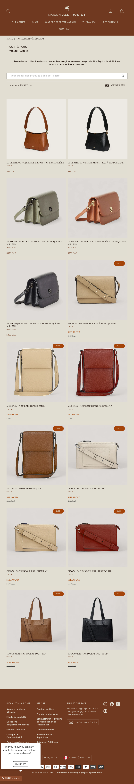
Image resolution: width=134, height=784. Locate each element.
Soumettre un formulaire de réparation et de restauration (49, 721)
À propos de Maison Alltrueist (16, 711)
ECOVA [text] (9, 166)
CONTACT (65, 29)
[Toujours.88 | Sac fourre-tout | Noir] (97, 620)
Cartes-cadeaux (45, 729)
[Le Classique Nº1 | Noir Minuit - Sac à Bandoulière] (97, 129)
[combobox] (20, 85)
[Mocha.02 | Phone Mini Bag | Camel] (36, 372)
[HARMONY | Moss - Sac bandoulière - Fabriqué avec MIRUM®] (36, 208)
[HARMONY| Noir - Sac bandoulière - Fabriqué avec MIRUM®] (36, 290)
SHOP (35, 22)
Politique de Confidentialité (14, 736)
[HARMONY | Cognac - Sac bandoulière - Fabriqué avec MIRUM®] (97, 208)
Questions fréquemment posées (18, 723)
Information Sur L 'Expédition (45, 736)
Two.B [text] (70, 326)
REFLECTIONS (110, 22)
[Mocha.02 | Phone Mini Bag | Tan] (36, 455)
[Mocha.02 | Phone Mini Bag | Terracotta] (97, 372)
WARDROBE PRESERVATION (60, 22)
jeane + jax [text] (11, 247)
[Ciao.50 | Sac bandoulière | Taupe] (97, 455)
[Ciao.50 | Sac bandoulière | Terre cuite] (97, 537)
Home (10, 39)
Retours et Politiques (47, 742)
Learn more (20, 764)
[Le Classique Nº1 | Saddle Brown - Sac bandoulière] (36, 129)
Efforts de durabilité (16, 717)
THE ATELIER (18, 22)
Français (48, 757)
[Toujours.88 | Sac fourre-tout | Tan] (36, 620)
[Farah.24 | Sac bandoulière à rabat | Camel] (97, 290)
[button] (24, 778)
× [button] (39, 741)
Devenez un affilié (16, 729)
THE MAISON (89, 22)
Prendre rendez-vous (47, 714)
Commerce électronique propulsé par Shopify (79, 772)
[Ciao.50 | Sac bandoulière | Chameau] (36, 537)
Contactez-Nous (45, 709)
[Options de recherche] (124, 76)
